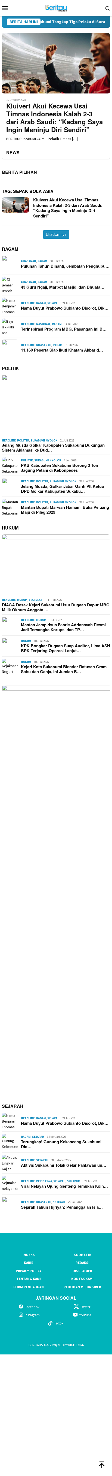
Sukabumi (74, 1181)
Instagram (32, 1315)
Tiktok (58, 1323)
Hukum (22, 600)
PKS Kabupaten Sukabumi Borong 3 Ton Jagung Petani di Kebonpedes (59, 468)
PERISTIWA (44, 1181)
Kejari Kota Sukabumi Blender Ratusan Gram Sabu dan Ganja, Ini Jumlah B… (64, 669)
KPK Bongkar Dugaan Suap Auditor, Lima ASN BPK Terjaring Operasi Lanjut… (65, 648)
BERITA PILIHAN (19, 172)
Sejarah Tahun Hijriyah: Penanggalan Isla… (62, 1207)
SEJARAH (12, 1106)
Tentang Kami (28, 1279)
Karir (28, 1262)
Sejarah (53, 303)
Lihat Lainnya (56, 234)
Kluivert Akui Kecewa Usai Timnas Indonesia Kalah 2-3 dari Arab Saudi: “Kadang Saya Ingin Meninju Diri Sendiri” (54, 117)
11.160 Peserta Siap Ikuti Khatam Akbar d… (62, 349)
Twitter (85, 1307)
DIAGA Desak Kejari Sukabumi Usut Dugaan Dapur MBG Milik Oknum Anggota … (56, 607)
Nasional (43, 324)
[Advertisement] (56, 1414)
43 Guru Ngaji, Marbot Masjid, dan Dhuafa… (62, 287)
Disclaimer (82, 1271)
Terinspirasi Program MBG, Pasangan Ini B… (64, 328)
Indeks (29, 1255)
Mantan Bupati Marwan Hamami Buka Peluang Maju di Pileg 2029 (65, 510)
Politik (23, 440)
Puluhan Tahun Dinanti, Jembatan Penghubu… (65, 266)
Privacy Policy (28, 1271)
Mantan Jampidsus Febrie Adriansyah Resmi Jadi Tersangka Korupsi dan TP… (63, 627)
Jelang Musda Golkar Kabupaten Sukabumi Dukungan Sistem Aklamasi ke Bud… (53, 447)
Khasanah (28, 261)
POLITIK (10, 368)
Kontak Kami (82, 1279)
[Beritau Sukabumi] (56, 7)
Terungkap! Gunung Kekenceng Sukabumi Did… (61, 1144)
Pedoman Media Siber (82, 1287)
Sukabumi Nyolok (43, 440)
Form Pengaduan (28, 1287)
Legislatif (37, 600)
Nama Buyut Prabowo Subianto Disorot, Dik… (64, 308)
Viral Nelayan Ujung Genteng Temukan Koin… (64, 1186)
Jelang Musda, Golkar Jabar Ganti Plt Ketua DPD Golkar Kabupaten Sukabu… (62, 489)
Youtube (85, 1315)
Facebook (32, 1307)
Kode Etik (82, 1255)
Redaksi (82, 1262)
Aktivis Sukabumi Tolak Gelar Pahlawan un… (63, 1165)
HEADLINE (28, 303)
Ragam (42, 261)
